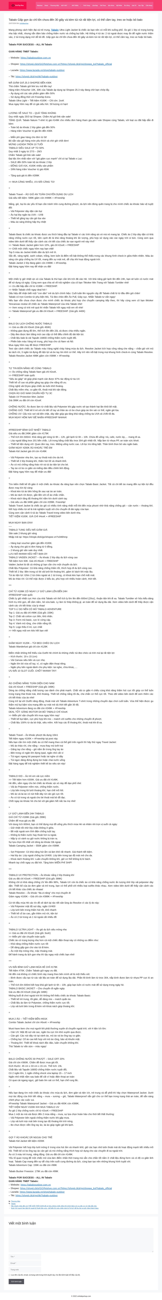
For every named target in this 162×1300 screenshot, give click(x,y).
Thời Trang (86, 5)
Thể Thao (103, 5)
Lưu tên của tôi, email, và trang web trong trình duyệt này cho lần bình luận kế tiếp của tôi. (45, 1275)
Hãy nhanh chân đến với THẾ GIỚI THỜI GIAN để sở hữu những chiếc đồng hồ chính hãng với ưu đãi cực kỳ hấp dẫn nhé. (54, 1206)
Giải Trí (134, 5)
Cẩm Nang (149, 5)
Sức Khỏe (111, 5)
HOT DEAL (75, 5)
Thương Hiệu (15, 1201)
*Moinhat (39, 5)
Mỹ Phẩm (119, 5)
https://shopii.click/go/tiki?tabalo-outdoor (37, 76)
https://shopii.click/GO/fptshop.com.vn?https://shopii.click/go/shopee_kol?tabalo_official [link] (66, 64)
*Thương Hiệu (54, 5)
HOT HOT (64, 5)
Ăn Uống (127, 5)
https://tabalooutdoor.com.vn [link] (36, 57)
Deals (46, 5)
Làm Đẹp (95, 5)
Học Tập (141, 5)
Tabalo (13, 1204)
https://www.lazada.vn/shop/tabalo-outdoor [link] (42, 70)
